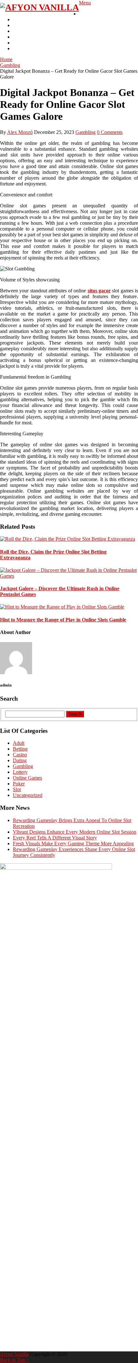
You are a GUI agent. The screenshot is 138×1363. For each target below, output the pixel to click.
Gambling (89, 13)
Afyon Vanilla (14, 1354)
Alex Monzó (20, 132)
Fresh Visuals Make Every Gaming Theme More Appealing (73, 843)
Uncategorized (27, 795)
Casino (20, 19)
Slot (17, 25)
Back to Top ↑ (14, 1360)
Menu (85, 2)
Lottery (20, 42)
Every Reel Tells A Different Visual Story (55, 837)
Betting (20, 31)
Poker (19, 48)
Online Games (27, 778)
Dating (20, 760)
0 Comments (110, 132)
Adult (18, 37)
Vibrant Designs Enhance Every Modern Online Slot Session (74, 832)
